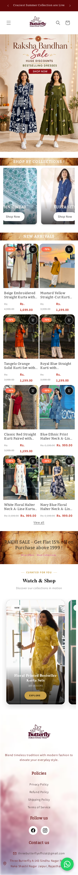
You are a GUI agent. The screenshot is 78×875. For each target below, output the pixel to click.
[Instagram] (45, 830)
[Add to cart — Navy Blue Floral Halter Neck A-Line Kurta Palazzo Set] (69, 461)
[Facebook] (33, 830)
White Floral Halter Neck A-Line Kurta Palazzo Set (19, 509)
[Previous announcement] (8, 5)
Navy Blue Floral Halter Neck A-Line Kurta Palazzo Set (56, 509)
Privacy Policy (38, 784)
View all (39, 522)
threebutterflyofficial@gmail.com (41, 853)
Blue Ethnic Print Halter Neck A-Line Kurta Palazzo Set (56, 438)
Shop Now (13, 216)
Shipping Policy (39, 800)
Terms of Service (39, 807)
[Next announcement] (70, 5)
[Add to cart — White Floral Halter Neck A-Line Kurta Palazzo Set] (33, 461)
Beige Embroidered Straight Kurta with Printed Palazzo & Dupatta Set (19, 299)
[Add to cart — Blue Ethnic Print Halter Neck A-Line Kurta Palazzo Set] (69, 390)
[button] (8, 23)
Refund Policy (39, 792)
